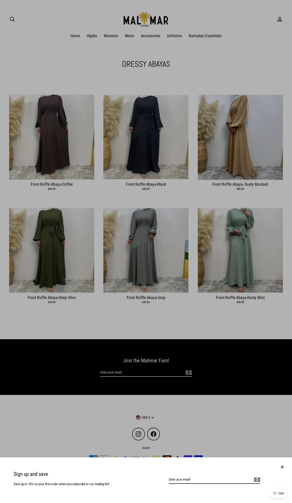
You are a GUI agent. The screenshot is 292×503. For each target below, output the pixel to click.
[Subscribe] (256, 480)
